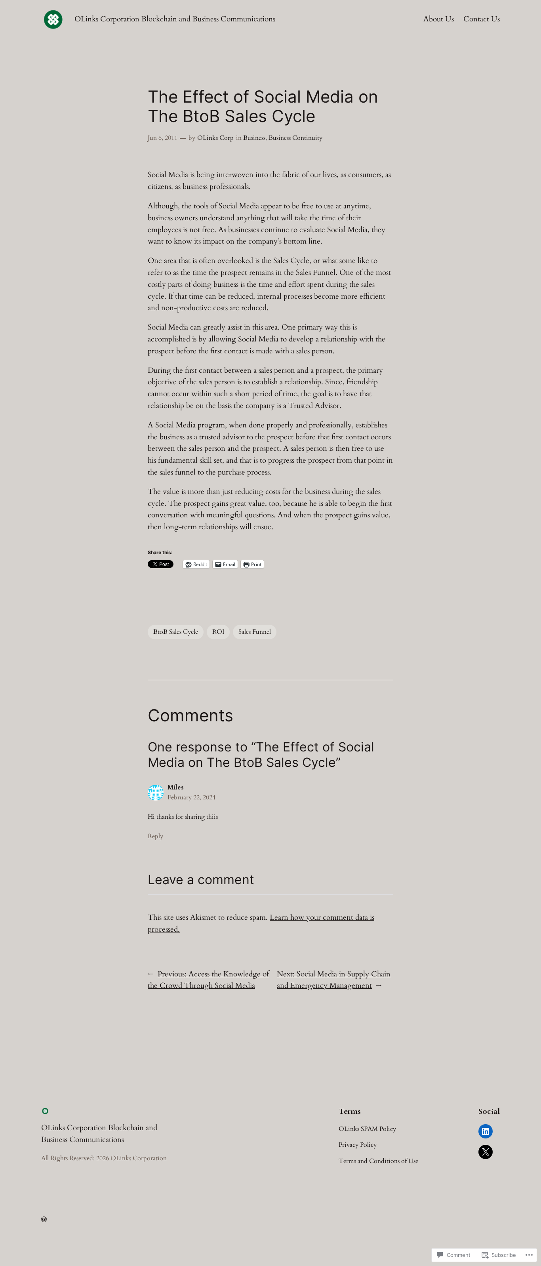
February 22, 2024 (191, 797)
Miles (176, 787)
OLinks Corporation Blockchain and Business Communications (174, 19)
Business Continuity (295, 137)
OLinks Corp (215, 137)
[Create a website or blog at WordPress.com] (44, 1219)
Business (254, 137)
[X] (485, 1152)
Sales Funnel (254, 631)
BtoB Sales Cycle (175, 631)
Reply (155, 836)
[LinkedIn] (485, 1131)
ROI (218, 631)
